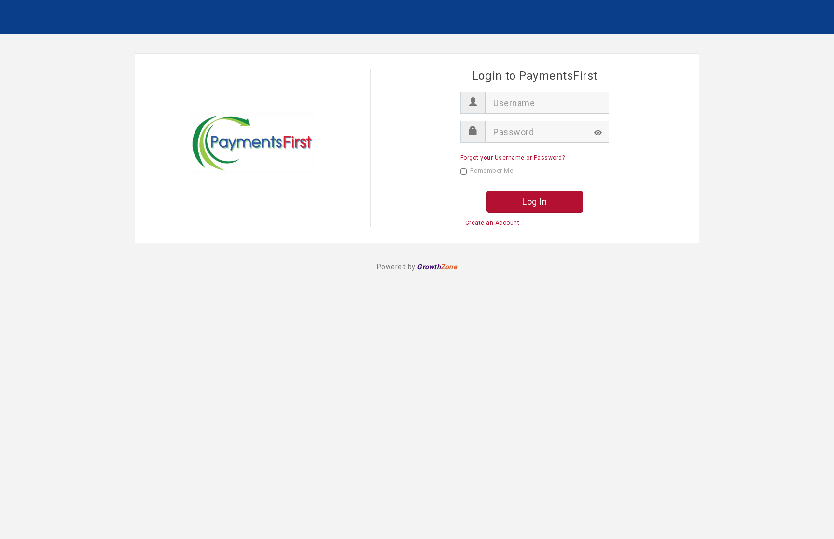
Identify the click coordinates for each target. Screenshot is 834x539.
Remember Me (492, 170)
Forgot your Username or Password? (512, 157)
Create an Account (492, 223)
